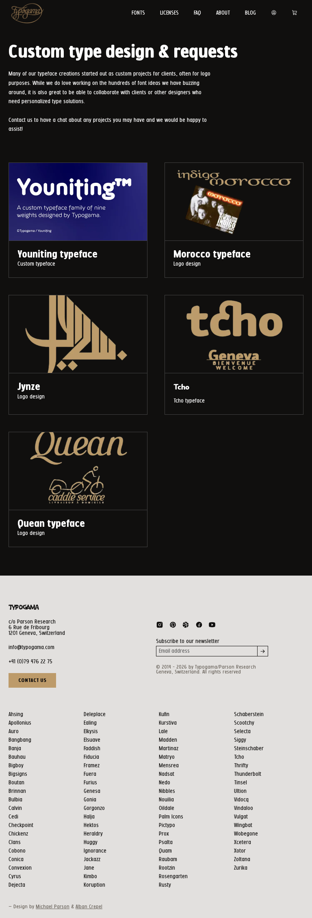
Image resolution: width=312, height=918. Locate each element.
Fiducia (91, 757)
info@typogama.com (31, 647)
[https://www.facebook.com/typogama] (199, 626)
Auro (14, 731)
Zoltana (242, 859)
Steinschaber (249, 748)
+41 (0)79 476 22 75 (30, 661)
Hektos (91, 825)
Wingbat (243, 825)
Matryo (167, 757)
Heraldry (93, 833)
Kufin (164, 714)
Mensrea (169, 765)
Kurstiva (168, 723)
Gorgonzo (94, 808)
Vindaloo (243, 808)
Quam (165, 851)
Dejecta (17, 885)
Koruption (94, 885)
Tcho (239, 757)
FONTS (138, 13)
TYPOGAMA (24, 607)
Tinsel (240, 782)
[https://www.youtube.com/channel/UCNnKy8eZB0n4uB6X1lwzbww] (212, 626)
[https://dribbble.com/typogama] (185, 626)
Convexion (20, 868)
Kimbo (90, 876)
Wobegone (246, 833)
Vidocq (241, 799)
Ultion (240, 791)
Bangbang (20, 740)
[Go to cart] (294, 13)
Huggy (91, 842)
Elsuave (92, 740)
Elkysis (91, 731)
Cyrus (15, 876)
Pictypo (167, 825)
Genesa (92, 791)
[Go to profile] (274, 13)
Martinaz (168, 748)
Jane (89, 868)
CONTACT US (32, 680)
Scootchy (244, 723)
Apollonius (20, 723)
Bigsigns (18, 774)
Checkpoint (21, 825)
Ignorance (95, 851)
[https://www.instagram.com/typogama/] (159, 626)
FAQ (197, 13)
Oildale (166, 808)
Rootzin (167, 868)
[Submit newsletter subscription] (263, 651)
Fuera (90, 774)
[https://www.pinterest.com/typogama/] (172, 626)
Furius (90, 782)
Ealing (90, 723)
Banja (15, 748)
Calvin (15, 808)
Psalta (166, 842)
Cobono (17, 851)
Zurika (240, 868)
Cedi (13, 816)
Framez (92, 765)
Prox (164, 833)
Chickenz (18, 833)
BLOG (250, 13)
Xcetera (242, 842)
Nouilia (166, 799)
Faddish (92, 748)
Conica (16, 859)
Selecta (242, 731)
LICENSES (169, 13)
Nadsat (166, 774)
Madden (168, 740)
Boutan (16, 782)
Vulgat (241, 816)
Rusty (165, 885)
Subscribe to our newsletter (187, 641)
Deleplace (95, 714)
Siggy (240, 740)
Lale (163, 731)
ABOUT (223, 13)
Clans (15, 842)
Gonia (90, 799)
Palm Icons (171, 816)
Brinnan (17, 791)
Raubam (168, 859)
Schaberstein (249, 714)
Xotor (240, 851)
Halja (89, 816)
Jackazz (92, 859)
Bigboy (16, 765)
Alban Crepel (89, 907)
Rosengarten (173, 876)
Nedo (164, 782)
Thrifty (241, 765)
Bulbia (15, 799)
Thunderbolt (247, 774)
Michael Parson (52, 907)
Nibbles (167, 791)
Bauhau (17, 757)
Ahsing (16, 714)
